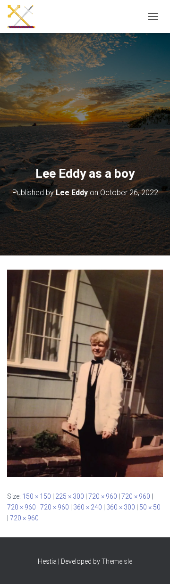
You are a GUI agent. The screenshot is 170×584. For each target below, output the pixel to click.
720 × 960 (102, 496)
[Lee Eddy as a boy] (85, 373)
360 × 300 (120, 507)
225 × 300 (69, 496)
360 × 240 (87, 507)
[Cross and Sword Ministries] (24, 16)
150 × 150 (36, 496)
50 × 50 (150, 507)
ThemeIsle (117, 561)
